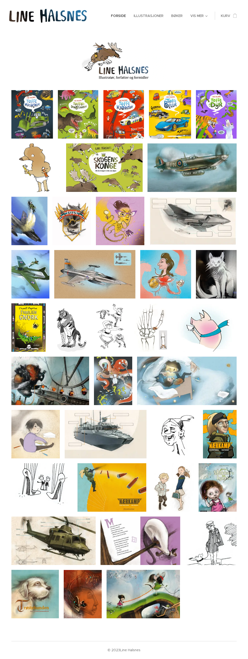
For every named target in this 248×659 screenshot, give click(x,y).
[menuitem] (120, 16)
